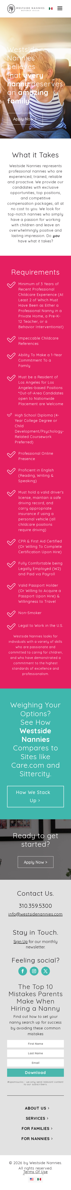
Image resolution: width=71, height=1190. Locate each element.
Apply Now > (25, 118)
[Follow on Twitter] (45, 971)
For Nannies (35, 1138)
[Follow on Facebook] (22, 971)
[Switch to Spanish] (50, 9)
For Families (36, 1128)
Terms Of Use (35, 1172)
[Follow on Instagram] (34, 971)
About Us (35, 1108)
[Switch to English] (32, 1179)
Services (35, 1118)
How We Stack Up (33, 796)
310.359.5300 (35, 905)
